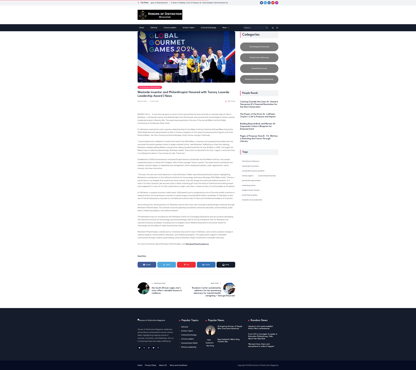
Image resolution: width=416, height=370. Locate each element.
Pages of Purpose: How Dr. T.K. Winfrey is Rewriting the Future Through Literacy (259, 138)
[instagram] (276, 2)
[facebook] (261, 2)
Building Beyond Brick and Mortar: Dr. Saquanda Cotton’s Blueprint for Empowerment (258, 126)
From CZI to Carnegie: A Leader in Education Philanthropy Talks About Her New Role (262, 336)
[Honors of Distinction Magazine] (160, 15)
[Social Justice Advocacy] (259, 57)
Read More (142, 256)
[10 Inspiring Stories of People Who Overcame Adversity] (210, 330)
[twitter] (265, 2)
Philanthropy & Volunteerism (149, 87)
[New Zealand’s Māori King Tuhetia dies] (210, 343)
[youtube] (273, 2)
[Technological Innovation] (259, 47)
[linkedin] (269, 2)
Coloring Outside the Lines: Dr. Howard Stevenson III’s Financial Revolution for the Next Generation (259, 104)
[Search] (267, 27)
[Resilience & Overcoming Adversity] (259, 79)
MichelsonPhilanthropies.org (197, 244)
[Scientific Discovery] (259, 68)
